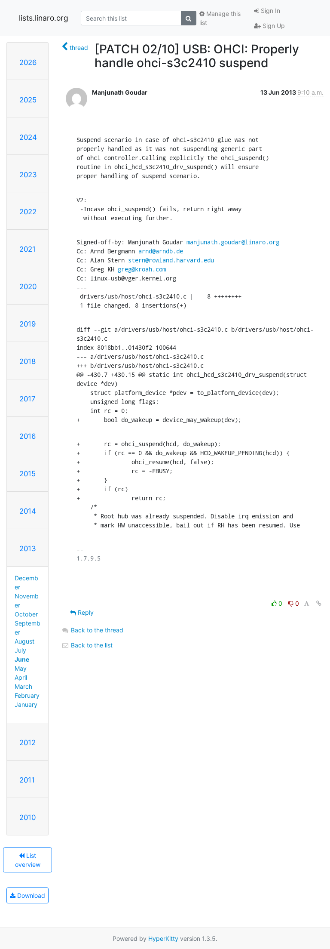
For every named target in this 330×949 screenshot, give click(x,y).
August (24, 641)
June (22, 659)
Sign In (269, 10)
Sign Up (273, 25)
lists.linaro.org (43, 17)
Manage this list (220, 18)
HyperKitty (163, 938)
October (26, 614)
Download (30, 895)
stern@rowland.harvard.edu (171, 260)
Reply (85, 612)
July (20, 650)
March (23, 686)
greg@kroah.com (142, 269)
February (27, 695)
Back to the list (91, 645)
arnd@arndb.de (160, 251)
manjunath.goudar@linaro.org (232, 242)
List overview (27, 860)
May (21, 668)
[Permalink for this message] (319, 603)
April (21, 677)
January (26, 704)
